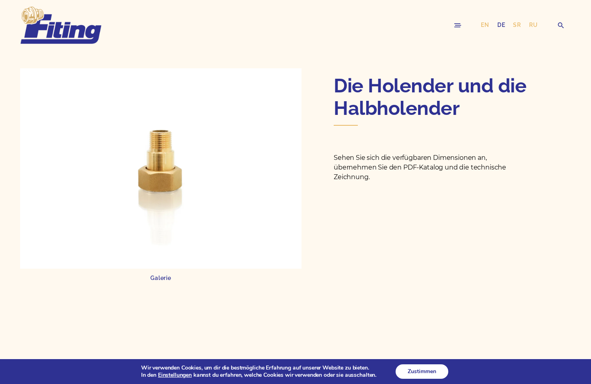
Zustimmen (422, 371)
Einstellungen (175, 375)
